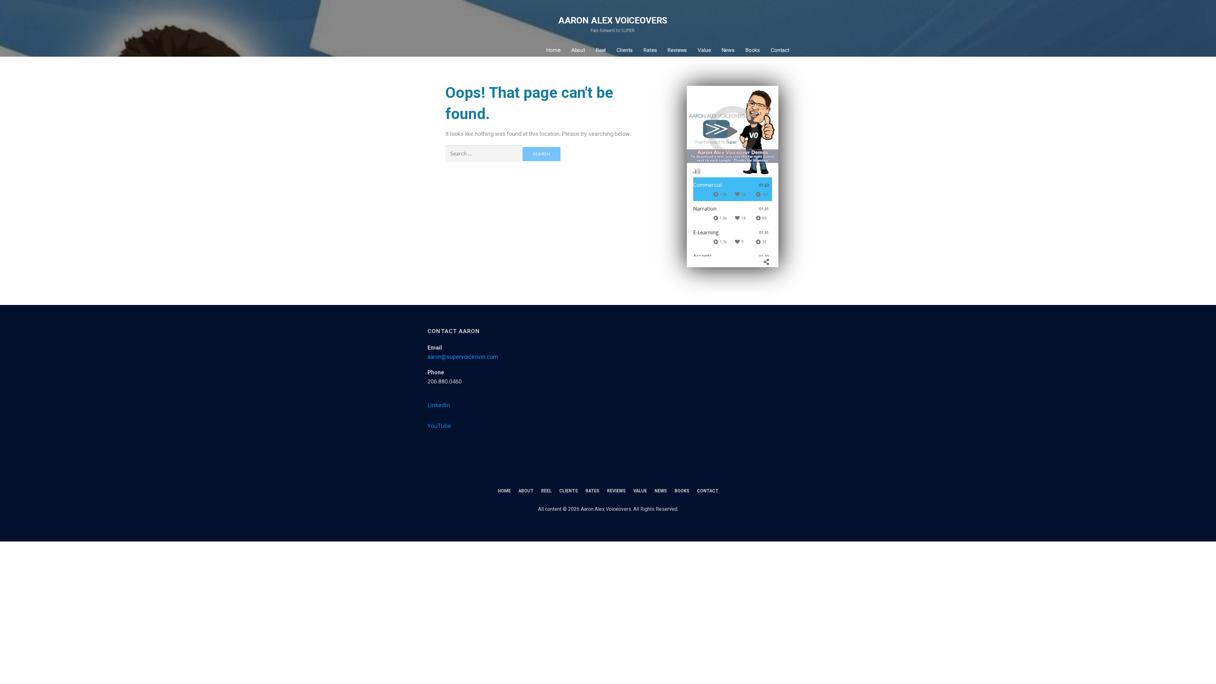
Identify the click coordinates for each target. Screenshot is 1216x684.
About (578, 50)
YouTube (439, 425)
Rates (650, 50)
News (728, 50)
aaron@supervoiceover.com (463, 356)
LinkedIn (439, 405)
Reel (601, 50)
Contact (780, 50)
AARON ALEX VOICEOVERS (613, 20)
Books (752, 50)
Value (704, 50)
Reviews (677, 50)
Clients (625, 50)
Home (553, 50)
